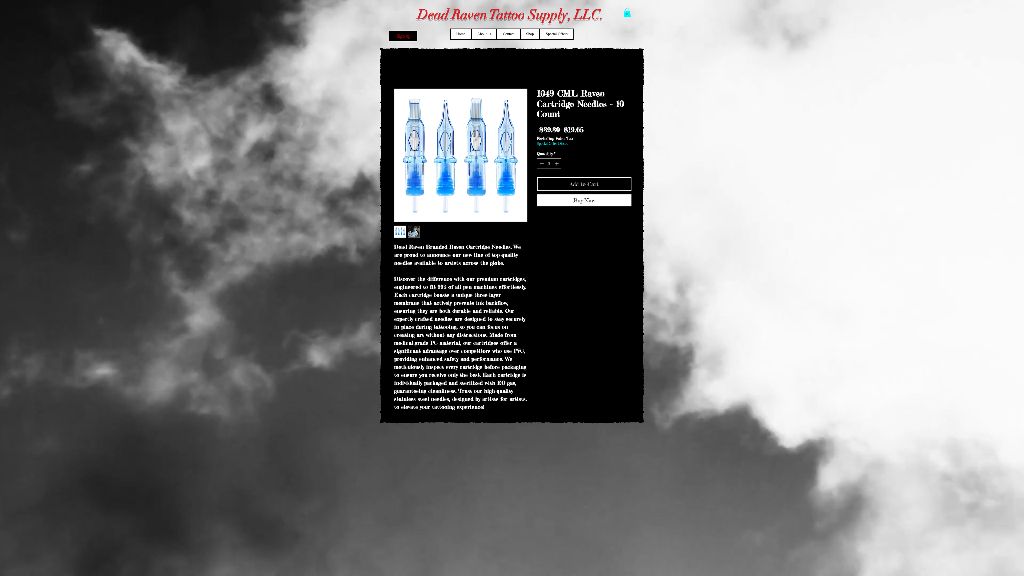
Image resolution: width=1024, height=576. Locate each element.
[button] (403, 36)
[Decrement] (541, 164)
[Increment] (557, 164)
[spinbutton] (549, 164)
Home (399, 69)
